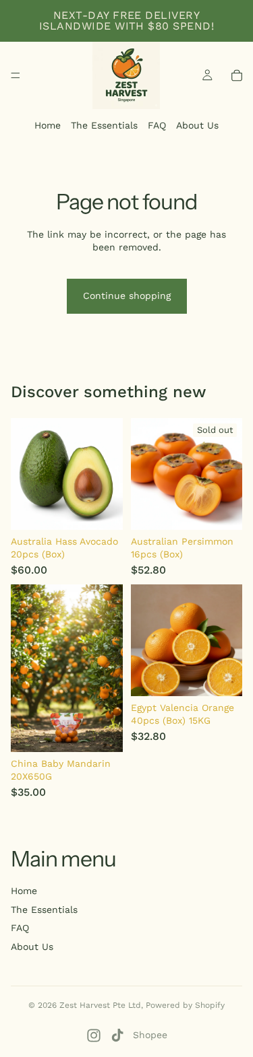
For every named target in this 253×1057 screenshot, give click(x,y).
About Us (197, 125)
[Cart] (237, 75)
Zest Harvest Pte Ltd (100, 1005)
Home (47, 125)
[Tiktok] (117, 1035)
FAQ (157, 125)
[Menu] (15, 75)
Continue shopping (127, 295)
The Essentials (104, 125)
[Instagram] (94, 1035)
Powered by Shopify (185, 1005)
